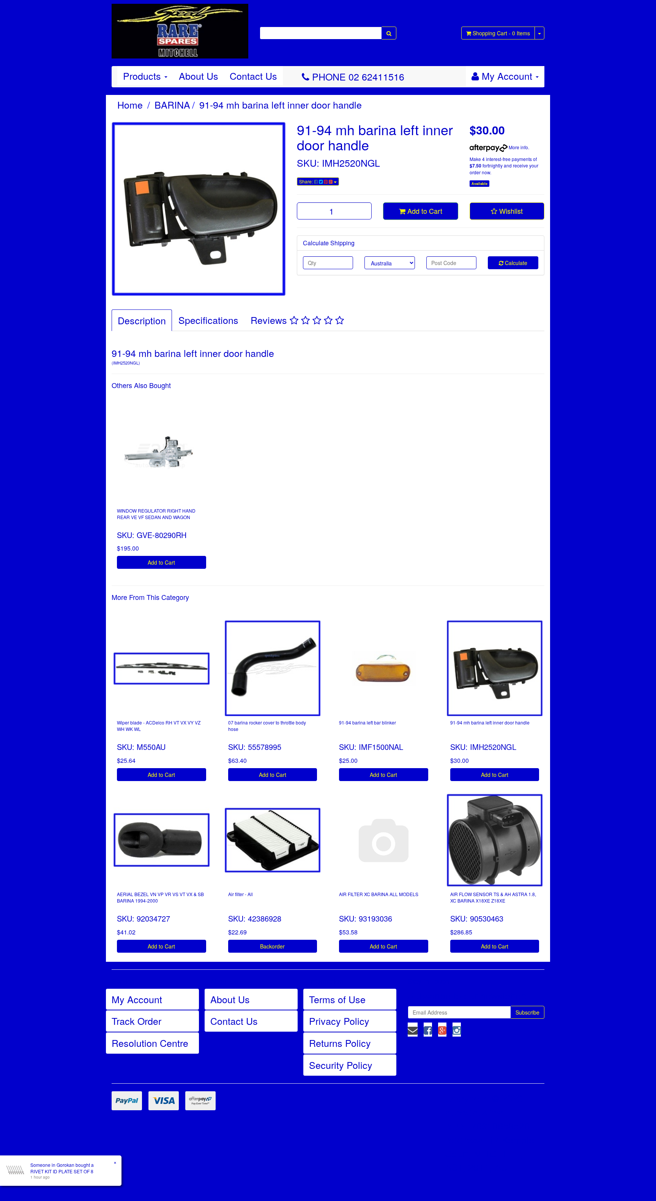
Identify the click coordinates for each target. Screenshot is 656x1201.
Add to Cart (423, 211)
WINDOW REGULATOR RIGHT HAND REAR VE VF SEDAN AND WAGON (156, 513)
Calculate (515, 263)
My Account (137, 999)
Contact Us (253, 75)
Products (143, 75)
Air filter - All (240, 894)
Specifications (208, 320)
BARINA (172, 104)
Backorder (272, 946)
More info (518, 147)
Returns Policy (340, 1042)
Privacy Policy (339, 1020)
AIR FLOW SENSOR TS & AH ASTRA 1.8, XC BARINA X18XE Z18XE (493, 897)
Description (142, 320)
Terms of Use (337, 999)
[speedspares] (180, 28)
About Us (198, 75)
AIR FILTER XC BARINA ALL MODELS (378, 894)
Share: (306, 181)
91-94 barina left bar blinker (367, 722)
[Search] (389, 33)
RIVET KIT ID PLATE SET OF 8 (61, 1171)
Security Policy (340, 1065)
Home (130, 104)
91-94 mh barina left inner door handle (280, 104)
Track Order (136, 1020)
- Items (501, 33)
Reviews (270, 320)
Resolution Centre (150, 1042)
